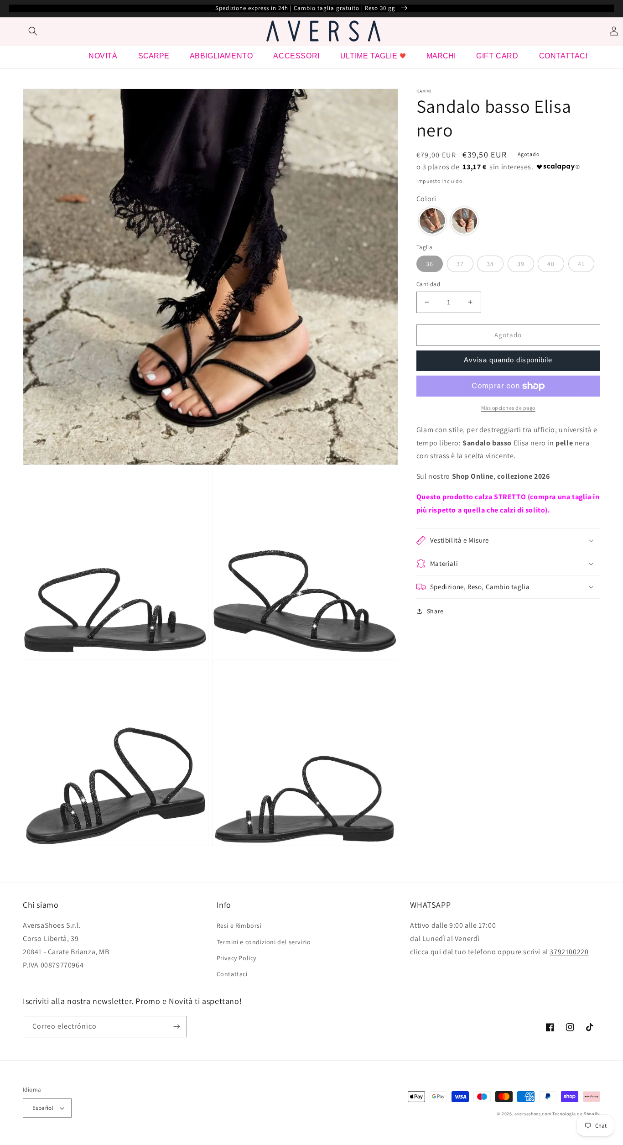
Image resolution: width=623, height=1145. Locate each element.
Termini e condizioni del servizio (264, 942)
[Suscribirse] (176, 1026)
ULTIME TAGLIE (369, 56)
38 (490, 264)
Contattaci (232, 974)
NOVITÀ (103, 56)
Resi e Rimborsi (239, 925)
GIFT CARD (497, 56)
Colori (426, 199)
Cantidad (428, 284)
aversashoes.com (532, 1114)
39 (520, 264)
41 (581, 264)
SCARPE (153, 56)
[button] (33, 31)
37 (460, 264)
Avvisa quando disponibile (508, 360)
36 (429, 264)
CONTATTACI (563, 56)
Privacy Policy (236, 958)
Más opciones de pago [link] (508, 407)
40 (551, 264)
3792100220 (569, 952)
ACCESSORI (296, 56)
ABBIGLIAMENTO (221, 56)
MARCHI (441, 56)
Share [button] (435, 611)
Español (42, 1108)
